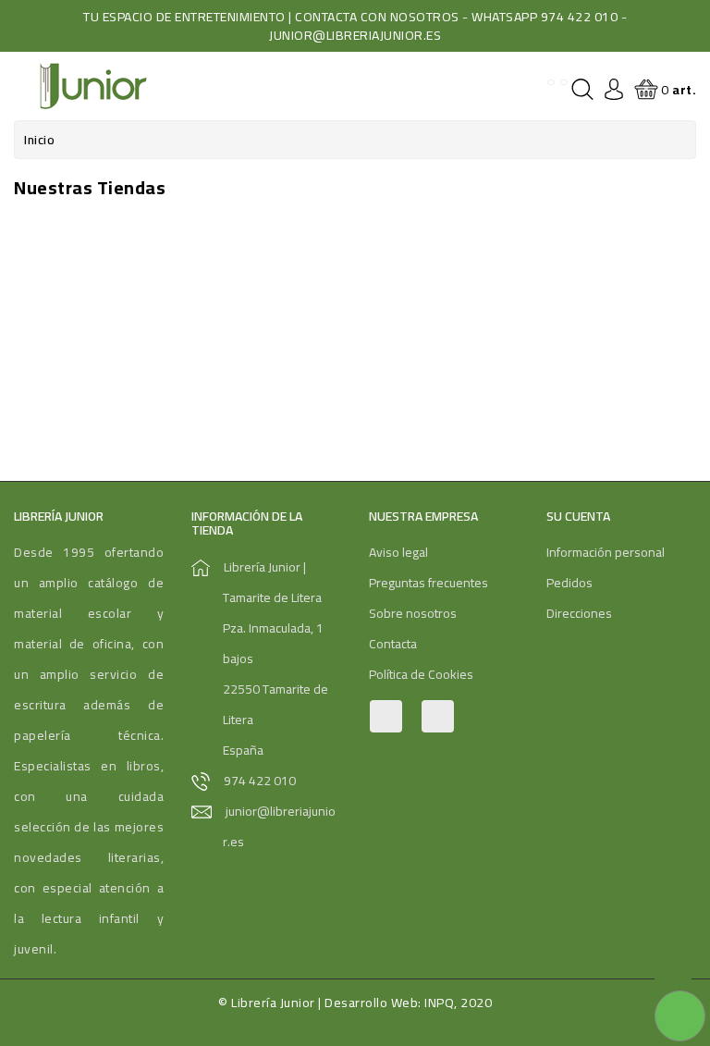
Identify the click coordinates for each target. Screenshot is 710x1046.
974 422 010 (260, 781)
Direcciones (579, 613)
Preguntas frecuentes (428, 583)
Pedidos (569, 583)
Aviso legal (398, 552)
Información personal (605, 552)
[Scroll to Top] (673, 972)
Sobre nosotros (413, 613)
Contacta (393, 644)
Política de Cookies (421, 674)
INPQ (439, 1003)
